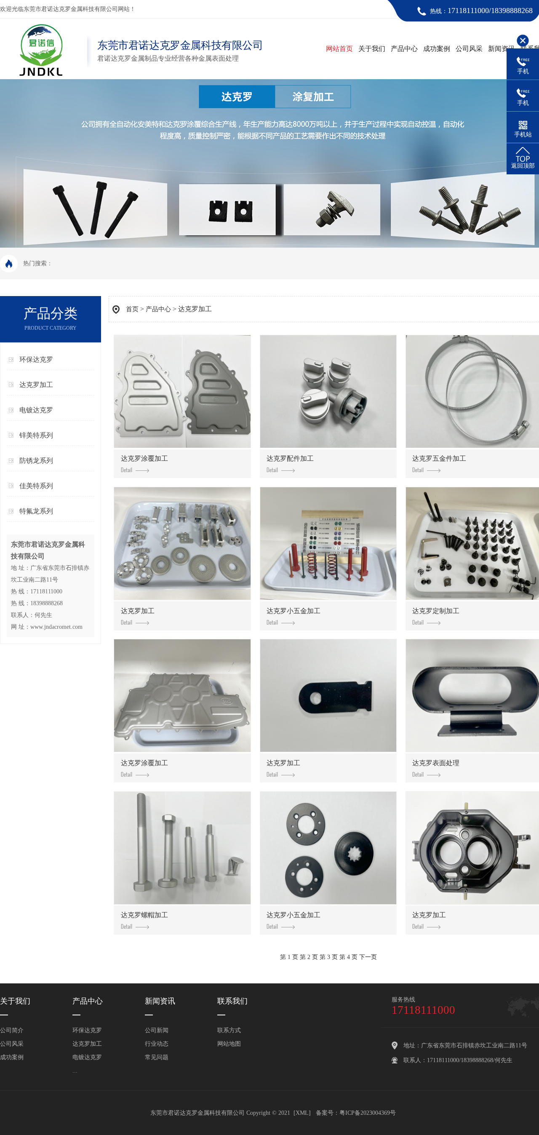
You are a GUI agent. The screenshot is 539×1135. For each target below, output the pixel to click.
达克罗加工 (36, 384)
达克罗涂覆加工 (144, 458)
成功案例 (436, 48)
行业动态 (156, 1044)
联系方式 (229, 1030)
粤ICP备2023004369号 (367, 1113)
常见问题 (156, 1057)
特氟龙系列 (36, 511)
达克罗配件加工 (290, 458)
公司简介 (12, 1030)
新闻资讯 (501, 48)
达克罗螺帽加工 (144, 915)
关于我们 (371, 48)
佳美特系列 (36, 485)
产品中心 (404, 48)
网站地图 (229, 1044)
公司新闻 (156, 1030)
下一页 (368, 957)
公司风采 (469, 48)
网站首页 (339, 48)
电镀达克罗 (36, 410)
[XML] (302, 1113)
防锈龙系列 (36, 460)
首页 (132, 309)
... (74, 1071)
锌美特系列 (36, 435)
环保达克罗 (36, 359)
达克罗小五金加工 (293, 610)
